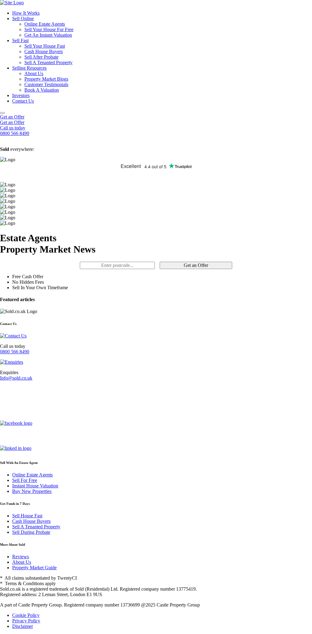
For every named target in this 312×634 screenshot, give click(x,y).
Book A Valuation (41, 90)
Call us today (12, 127)
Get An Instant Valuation (48, 35)
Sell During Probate (31, 532)
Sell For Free (24, 480)
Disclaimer (22, 626)
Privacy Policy (26, 620)
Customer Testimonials (46, 84)
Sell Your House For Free (48, 29)
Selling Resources (29, 68)
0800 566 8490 (14, 351)
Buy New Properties (31, 491)
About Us (33, 73)
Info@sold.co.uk (16, 378)
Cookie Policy (26, 615)
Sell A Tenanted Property (48, 62)
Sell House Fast (27, 515)
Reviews (20, 556)
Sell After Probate (41, 57)
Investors (21, 95)
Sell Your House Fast (44, 46)
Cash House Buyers (43, 51)
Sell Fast (20, 40)
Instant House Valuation (35, 485)
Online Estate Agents (44, 24)
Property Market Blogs (46, 79)
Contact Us (23, 101)
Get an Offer (12, 116)
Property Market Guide (34, 567)
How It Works (26, 13)
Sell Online (23, 18)
